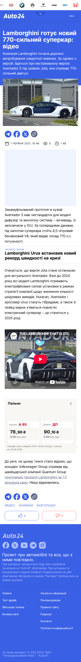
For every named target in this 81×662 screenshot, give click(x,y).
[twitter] (25, 134)
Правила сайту (49, 607)
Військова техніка (13, 607)
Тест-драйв (9, 600)
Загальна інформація (53, 593)
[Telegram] (33, 545)
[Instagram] (42, 545)
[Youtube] (24, 545)
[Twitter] (14, 545)
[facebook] (16, 134)
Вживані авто (10, 614)
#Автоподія (46, 505)
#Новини (26, 505)
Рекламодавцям (50, 600)
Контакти (46, 621)
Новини (7, 593)
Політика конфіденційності (56, 628)
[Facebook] (5, 545)
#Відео (10, 505)
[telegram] (8, 134)
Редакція (45, 614)
